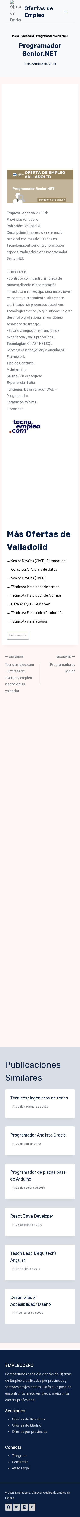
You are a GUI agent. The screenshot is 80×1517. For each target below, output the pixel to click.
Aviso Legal (21, 1468)
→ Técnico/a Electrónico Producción (35, 613)
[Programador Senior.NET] (40, 186)
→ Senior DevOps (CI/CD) (26, 578)
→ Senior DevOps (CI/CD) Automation (36, 561)
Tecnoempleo (18, 635)
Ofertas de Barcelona (28, 1419)
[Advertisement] (40, 129)
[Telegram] (32, 1507)
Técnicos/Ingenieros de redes (39, 1098)
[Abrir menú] (66, 11)
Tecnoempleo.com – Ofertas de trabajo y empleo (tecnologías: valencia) (19, 674)
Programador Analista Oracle (38, 1135)
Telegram (19, 1456)
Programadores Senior (62, 664)
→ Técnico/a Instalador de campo (33, 587)
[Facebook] (8, 1507)
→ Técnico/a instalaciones (27, 621)
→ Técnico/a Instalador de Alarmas (34, 595)
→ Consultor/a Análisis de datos (32, 569)
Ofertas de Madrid (26, 1425)
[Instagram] (24, 1507)
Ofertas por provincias (29, 1432)
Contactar (20, 1462)
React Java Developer (32, 1216)
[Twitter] (16, 1507)
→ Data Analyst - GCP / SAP (28, 604)
